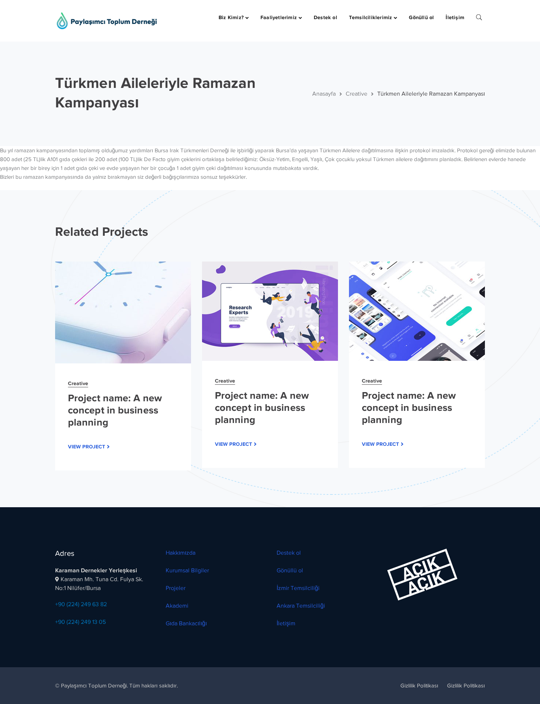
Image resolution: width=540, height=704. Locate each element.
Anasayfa (324, 93)
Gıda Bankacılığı (186, 623)
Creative (356, 93)
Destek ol (289, 553)
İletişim (286, 623)
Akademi (177, 605)
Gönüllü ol (290, 570)
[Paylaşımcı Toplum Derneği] (106, 20)
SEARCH (479, 17)
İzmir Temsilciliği (298, 588)
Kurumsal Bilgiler (187, 570)
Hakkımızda (180, 553)
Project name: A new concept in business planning (115, 410)
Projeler (176, 588)
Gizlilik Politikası (419, 686)
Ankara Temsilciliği (301, 605)
